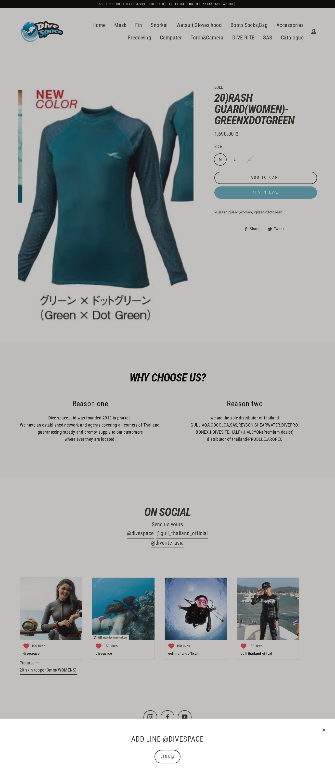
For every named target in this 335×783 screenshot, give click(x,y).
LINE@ (167, 756)
